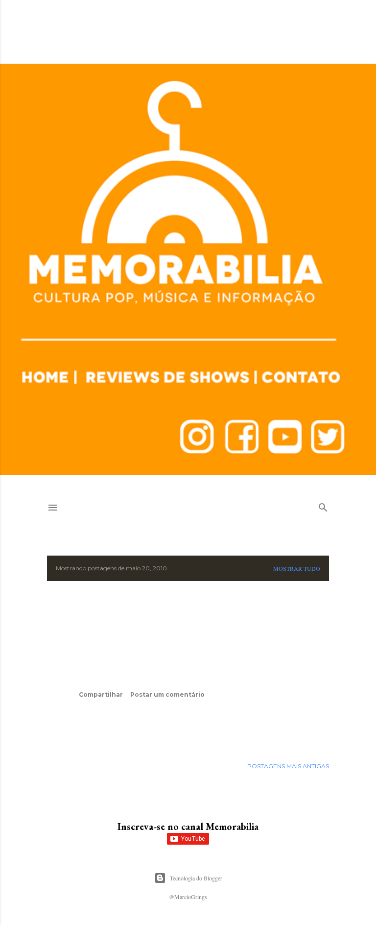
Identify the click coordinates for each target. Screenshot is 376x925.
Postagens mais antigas (288, 766)
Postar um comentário (167, 694)
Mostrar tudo (296, 568)
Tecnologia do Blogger (196, 878)
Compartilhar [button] (101, 694)
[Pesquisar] (323, 505)
